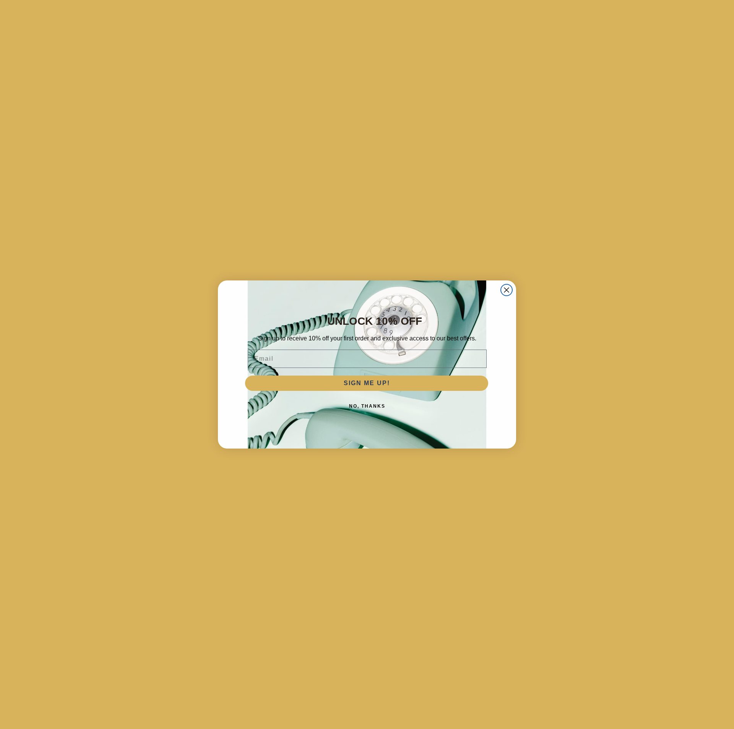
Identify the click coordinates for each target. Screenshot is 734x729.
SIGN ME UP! (367, 383)
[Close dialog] (506, 290)
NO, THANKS (367, 406)
